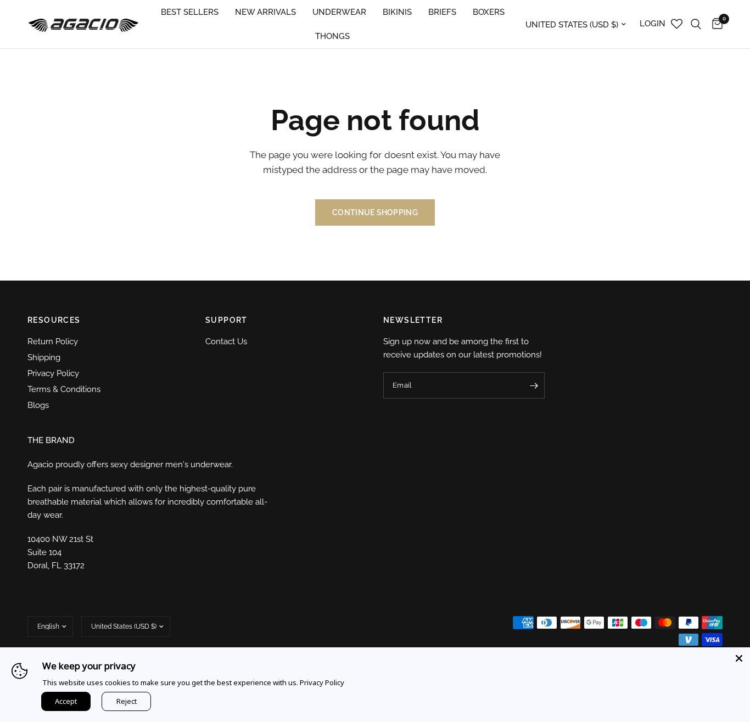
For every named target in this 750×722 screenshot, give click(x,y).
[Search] (696, 24)
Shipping (43, 357)
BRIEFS (442, 12)
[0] (715, 24)
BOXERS (489, 12)
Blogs (38, 405)
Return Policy (52, 341)
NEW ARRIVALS (265, 12)
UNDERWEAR (339, 12)
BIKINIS (397, 12)
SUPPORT (226, 320)
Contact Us (226, 341)
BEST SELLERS (190, 12)
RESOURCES (54, 320)
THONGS (332, 36)
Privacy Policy (53, 373)
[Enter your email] (534, 385)
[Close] (739, 658)
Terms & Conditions (63, 389)
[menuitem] (190, 12)
